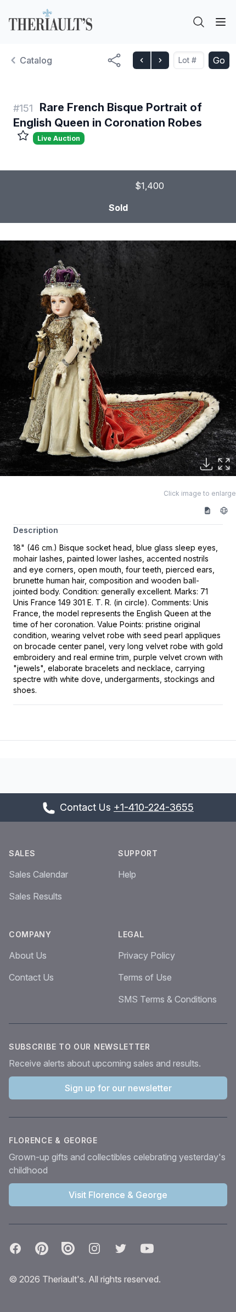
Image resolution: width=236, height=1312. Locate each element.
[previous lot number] (141, 60)
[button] (118, 358)
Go (219, 60)
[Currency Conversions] (228, 510)
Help (127, 874)
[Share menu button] (114, 60)
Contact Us (31, 977)
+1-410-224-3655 (154, 807)
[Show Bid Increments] (211, 510)
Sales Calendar (38, 874)
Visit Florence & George (118, 1194)
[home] (50, 20)
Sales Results (35, 896)
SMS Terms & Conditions (167, 999)
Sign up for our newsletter (118, 1087)
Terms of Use (145, 977)
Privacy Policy (146, 955)
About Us (28, 955)
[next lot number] (159, 60)
